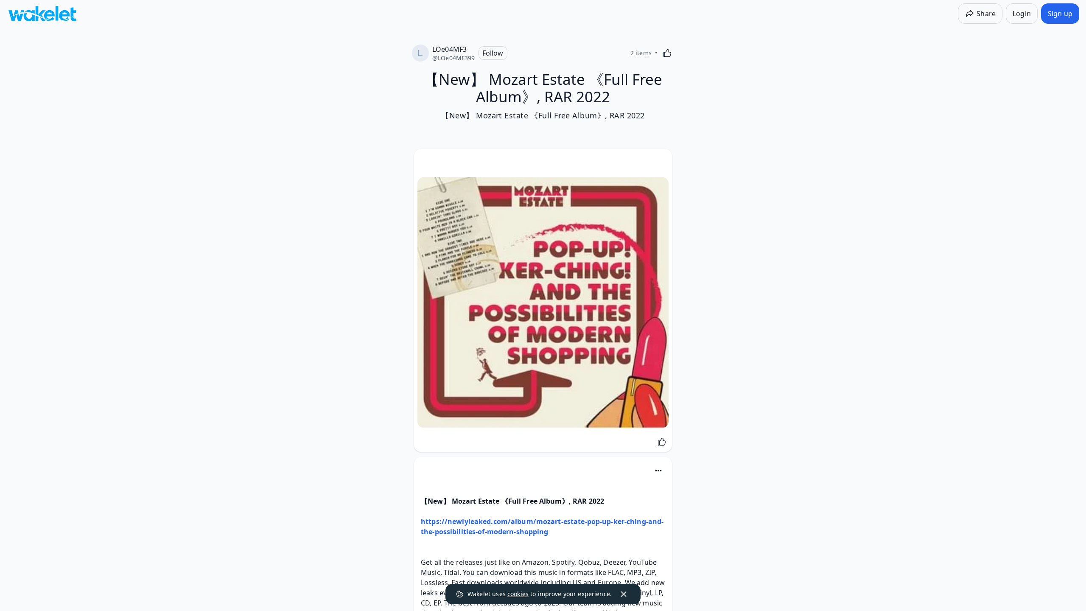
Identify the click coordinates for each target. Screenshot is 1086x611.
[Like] (667, 53)
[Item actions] (658, 470)
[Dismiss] (623, 594)
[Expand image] (543, 302)
